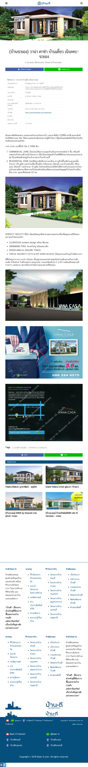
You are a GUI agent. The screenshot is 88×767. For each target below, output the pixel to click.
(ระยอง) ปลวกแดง (52, 508)
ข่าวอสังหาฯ (35, 613)
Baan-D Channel (17, 734)
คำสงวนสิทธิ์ (75, 607)
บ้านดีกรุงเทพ (48, 720)
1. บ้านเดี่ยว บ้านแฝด (19, 447)
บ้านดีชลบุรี (29, 720)
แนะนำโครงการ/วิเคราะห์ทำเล (36, 589)
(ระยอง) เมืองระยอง (35, 62)
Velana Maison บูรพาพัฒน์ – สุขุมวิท (21, 487)
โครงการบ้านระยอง (53, 62)
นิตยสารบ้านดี (76, 595)
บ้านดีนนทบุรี (9, 724)
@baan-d (18, 720)
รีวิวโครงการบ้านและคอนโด (15, 646)
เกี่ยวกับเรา (75, 574)
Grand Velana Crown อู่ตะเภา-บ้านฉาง (62, 487)
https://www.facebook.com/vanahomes (38, 112)
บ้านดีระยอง (38, 720)
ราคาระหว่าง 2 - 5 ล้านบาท (37, 447)
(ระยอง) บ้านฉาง (12, 482)
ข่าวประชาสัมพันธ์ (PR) (36, 605)
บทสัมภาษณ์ (35, 597)
